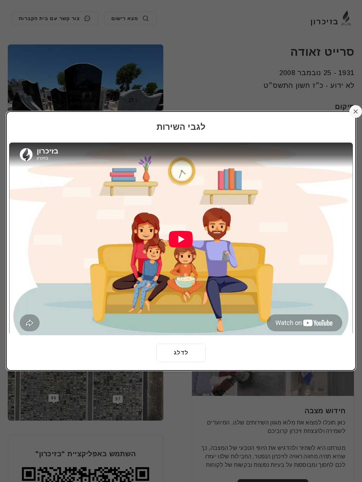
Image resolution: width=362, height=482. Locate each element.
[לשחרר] (355, 111)
